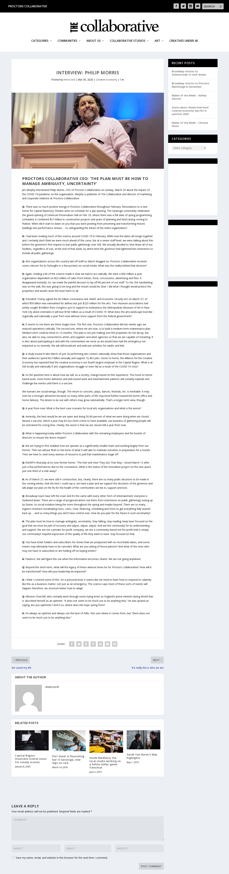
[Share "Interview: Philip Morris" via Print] (114, 644)
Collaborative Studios (127, 41)
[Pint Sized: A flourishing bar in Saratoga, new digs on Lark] (69, 740)
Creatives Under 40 (183, 41)
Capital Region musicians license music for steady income (31, 759)
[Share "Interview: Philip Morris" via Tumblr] (86, 644)
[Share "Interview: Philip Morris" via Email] (107, 644)
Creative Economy (106, 79)
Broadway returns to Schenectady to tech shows (189, 73)
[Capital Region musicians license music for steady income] (32, 740)
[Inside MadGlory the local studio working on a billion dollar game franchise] (106, 741)
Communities (67, 41)
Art (157, 41)
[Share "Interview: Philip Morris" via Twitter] (78, 644)
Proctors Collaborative (27, 6)
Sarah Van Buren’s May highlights (142, 756)
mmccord (69, 79)
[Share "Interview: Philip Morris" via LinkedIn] (100, 644)
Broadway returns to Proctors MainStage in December (190, 85)
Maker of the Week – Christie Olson (190, 124)
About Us (93, 41)
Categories (39, 41)
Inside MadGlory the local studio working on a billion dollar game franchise (105, 762)
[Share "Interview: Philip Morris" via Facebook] (71, 644)
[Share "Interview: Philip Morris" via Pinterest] (93, 644)
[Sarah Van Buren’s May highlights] (143, 739)
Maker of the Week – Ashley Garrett (189, 97)
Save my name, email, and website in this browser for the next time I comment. (62, 857)
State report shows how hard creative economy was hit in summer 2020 (190, 111)
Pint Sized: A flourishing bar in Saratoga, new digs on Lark (68, 759)
